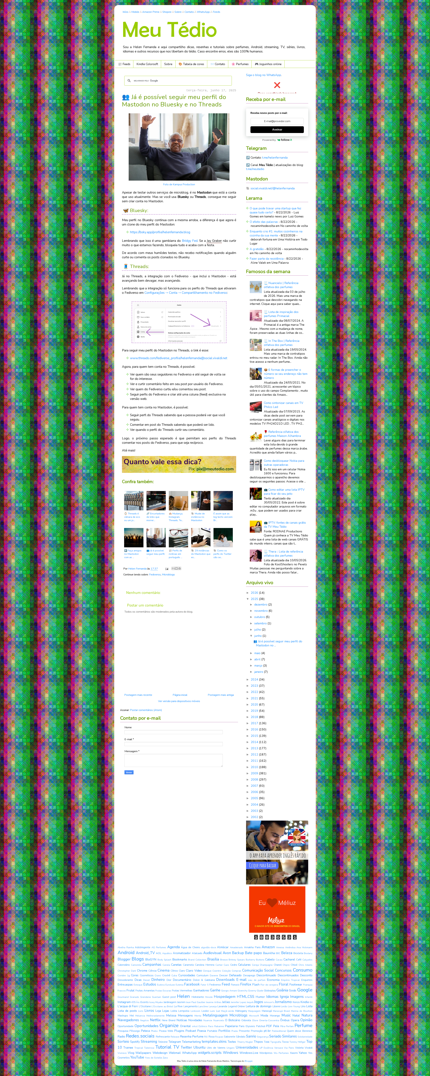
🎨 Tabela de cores (191, 64)
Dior (168, 980)
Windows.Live (249, 1053)
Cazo (226, 965)
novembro (261, 611)
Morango (275, 1015)
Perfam (290, 1026)
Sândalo (240, 1037)
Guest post (169, 997)
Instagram (124, 1002)
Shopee (166, 12)
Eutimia (179, 984)
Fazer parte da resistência (267, 259)
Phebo (154, 1031)
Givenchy (242, 990)
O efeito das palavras (264, 222)
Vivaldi (308, 1048)
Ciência (152, 971)
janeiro (259, 672)
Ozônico (202, 1026)
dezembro (261, 604)
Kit (311, 1002)
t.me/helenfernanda (275, 158)
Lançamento (190, 1006)
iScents (144, 1002)
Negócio (144, 1020)
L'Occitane (145, 1006)
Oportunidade (126, 1026)
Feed (226, 984)
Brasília (213, 959)
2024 (255, 679)
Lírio (303, 1006)
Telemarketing (191, 1042)
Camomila (136, 965)
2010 (255, 767)
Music (286, 1015)
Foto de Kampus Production (179, 184)
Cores (134, 975)
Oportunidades (146, 1026)
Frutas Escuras (163, 990)
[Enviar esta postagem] (166, 569)
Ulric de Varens (216, 1048)
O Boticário (232, 1020)
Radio (121, 1036)
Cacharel (289, 959)
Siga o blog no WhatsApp (263, 75)
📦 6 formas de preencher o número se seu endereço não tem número (285, 374)
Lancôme (203, 1006)
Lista (309, 1006)
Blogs (138, 959)
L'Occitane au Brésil (162, 1006)
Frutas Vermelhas (182, 990)
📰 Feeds (124, 64)
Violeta (299, 1048)
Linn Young (294, 1006)
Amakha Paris (252, 947)
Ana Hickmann (304, 947)
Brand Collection (197, 959)
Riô (206, 1036)
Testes (232, 1042)
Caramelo (188, 965)
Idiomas (272, 996)
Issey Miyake (156, 1002)
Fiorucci (235, 985)
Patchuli (260, 1026)
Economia (273, 980)
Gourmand (123, 997)
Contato (189, 12)
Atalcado (197, 953)
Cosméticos (147, 975)
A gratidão (257, 249)
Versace (278, 1047)
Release (175, 1036)
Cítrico (174, 971)
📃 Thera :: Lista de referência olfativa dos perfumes (283, 554)
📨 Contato (217, 64)
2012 (255, 754)
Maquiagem (254, 1011)
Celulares (244, 965)
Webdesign (160, 1053)
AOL (158, 953)
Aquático (167, 953)
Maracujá (267, 1011)
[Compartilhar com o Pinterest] (179, 568)
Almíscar (223, 947)
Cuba (174, 975)
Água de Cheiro (190, 947)
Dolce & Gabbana (204, 980)
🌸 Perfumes (240, 64)
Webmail (175, 1053)
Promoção (257, 1031)
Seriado (275, 1036)
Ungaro (230, 1047)
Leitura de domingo (258, 1006)
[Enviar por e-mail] (173, 568)
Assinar (277, 129)
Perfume (303, 1025)
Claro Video (194, 971)
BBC (278, 953)
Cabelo (270, 959)
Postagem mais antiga (221, 695)
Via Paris (289, 1047)
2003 (255, 811)
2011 (255, 761)
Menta (198, 1015)
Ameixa (280, 947)
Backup (238, 953)
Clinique (207, 970)
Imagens (297, 996)
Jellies (226, 1002)
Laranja (213, 1006)
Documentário (182, 980)
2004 (255, 805)
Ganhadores (201, 990)
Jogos (258, 1001)
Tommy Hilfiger (297, 1042)
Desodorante (125, 980)
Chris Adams (306, 965)
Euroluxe (170, 984)
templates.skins (214, 1041)
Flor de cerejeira (269, 984)
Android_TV (145, 953)
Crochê (166, 975)
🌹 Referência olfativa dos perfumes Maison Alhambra (282, 434)
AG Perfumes (159, 947)
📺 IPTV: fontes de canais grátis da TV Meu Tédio (285, 525)
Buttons (260, 959)
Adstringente (142, 947)
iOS (134, 1002)
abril (257, 659)
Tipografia (275, 1042)
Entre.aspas (125, 985)
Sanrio (251, 1036)
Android (126, 952)
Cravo (158, 975)
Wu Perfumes (281, 1053)
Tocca (285, 1042)
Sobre (178, 12)
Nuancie (207, 1020)
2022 (255, 692)
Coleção (226, 970)
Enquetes (306, 980)
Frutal (130, 990)
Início (125, 12)
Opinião (306, 1020)
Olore (255, 1020)
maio (257, 653)
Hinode (209, 997)
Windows (230, 1052)
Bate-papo (253, 953)
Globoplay (270, 990)
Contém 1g (124, 975)
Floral (283, 984)
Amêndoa (290, 947)
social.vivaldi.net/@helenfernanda (273, 188)
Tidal (266, 1042)
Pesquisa (123, 1031)
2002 (255, 817)
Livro (140, 1011)
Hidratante (197, 997)
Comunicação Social (258, 970)
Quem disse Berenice (299, 1031)
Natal (296, 1015)
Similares (289, 1036)
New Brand (168, 1020)
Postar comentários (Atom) (146, 710)
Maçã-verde (227, 1011)
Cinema (163, 970)
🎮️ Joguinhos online (268, 64)
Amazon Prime (150, 12)
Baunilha (269, 953)
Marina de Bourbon (301, 1011)
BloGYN (150, 959)
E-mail (241, 979)
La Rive (178, 1006)
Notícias (182, 1020)
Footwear (295, 985)
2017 (255, 723)
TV (176, 1047)
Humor (260, 997)
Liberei (276, 1006)
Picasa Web (166, 1031)
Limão (284, 1006)
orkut (195, 1026)
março (258, 666)
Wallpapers (143, 1053)
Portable (212, 1031)
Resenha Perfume (191, 1036)
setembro (261, 623)
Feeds (216, 12)
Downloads (225, 979)
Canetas (176, 965)
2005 (255, 798)
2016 (255, 729)
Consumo (302, 970)
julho (258, 630)
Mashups (123, 1015)
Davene (214, 975)
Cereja (255, 965)
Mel (132, 1015)
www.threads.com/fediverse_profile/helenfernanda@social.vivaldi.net (178, 358)
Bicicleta (298, 953)
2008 (255, 780)
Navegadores (128, 1020)
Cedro (233, 965)
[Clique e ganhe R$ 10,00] (277, 932)
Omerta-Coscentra (269, 1020)
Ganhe (215, 990)
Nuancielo (218, 1020)
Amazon (268, 947)
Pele (276, 1026)
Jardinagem (169, 1002)
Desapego (249, 975)
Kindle (304, 1002)
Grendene (145, 997)
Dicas (138, 980)
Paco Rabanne (216, 1026)
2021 (255, 698)
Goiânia (282, 990)
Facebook (192, 984)
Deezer (223, 975)
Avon (227, 953)
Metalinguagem (215, 1015)
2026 (255, 593)
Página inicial (180, 695)
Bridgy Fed (190, 241)
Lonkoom (195, 1011)
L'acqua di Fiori (128, 1006)
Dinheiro (158, 979)
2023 (255, 686)
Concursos (283, 970)
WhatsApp (203, 12)
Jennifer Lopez (238, 1002)
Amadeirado (236, 947)
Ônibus (285, 1020)
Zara (165, 1057)
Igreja (284, 996)
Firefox (245, 984)
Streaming (149, 1041)
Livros (149, 1010)
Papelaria (231, 1026)
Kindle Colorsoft (147, 64)
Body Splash (164, 959)
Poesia (201, 1031)
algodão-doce (208, 947)
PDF (269, 1026)
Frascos (122, 990)
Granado (134, 997)
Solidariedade (305, 1036)
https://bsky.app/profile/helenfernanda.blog (160, 232)
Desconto (306, 975)
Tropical (138, 1047)
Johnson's (269, 1002)
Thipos (258, 1042)
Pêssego (134, 1031)
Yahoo (303, 1053)
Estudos (149, 984)
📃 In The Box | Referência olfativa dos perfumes (281, 343)
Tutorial (163, 1047)
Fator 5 (204, 984)
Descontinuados (288, 975)
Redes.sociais (140, 1036)
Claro (182, 971)
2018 (255, 717)
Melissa (171, 1015)
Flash (256, 985)
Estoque (138, 984)
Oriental (185, 1026)
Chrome (142, 971)
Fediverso (155, 574)
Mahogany (241, 1011)
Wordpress (265, 1053)
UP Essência (266, 1047)
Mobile (135, 12)
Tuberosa (149, 1047)
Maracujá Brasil (281, 1011)
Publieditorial (279, 1031)
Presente (244, 1031)
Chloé (294, 965)
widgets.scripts (210, 1052)
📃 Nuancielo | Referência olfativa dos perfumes (281, 285)
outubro (260, 617)
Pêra (282, 1026)
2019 (255, 711)
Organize (169, 1025)
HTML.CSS (245, 996)
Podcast (190, 1031)
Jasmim (181, 1002)
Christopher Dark (127, 970)
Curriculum (202, 975)
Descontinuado (266, 975)
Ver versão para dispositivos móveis (179, 701)
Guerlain (156, 997)
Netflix (155, 1020)
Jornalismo (283, 1001)
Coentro (216, 970)
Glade (260, 990)
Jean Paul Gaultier (195, 1002)
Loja (158, 1011)
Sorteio (123, 1041)
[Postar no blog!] (176, 568)
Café (299, 959)
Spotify (135, 1042)
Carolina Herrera (204, 965)
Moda (264, 1015)
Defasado (235, 975)
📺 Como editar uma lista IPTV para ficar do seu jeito (284, 492)
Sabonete (229, 1037)
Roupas (219, 1036)
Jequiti (250, 1002)
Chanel (278, 965)
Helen (183, 996)
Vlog (131, 1053)
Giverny (252, 990)
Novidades (195, 1020)
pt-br (267, 1031)
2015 (255, 736)
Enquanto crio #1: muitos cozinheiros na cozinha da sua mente (276, 233)
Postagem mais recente (138, 695)
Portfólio (224, 1031)
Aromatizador (182, 953)
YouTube (137, 1057)
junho (258, 636)
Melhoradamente (155, 1015)
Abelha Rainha (126, 947)
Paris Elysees (247, 1026)
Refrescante (163, 1037)
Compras (236, 970)
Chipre (286, 965)
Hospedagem (224, 996)
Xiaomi (294, 1053)
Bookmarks (179, 959)
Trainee (128, 1048)
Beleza (286, 953)
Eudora (161, 984)
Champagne (266, 965)
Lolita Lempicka (179, 1011)
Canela (166, 965)
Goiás (292, 990)
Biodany (308, 953)
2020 (255, 705)
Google (304, 990)
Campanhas (151, 964)
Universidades (247, 1047)
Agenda (173, 947)
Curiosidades (186, 975)
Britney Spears (237, 959)
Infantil (308, 997)
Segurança (263, 1036)
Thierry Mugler (245, 1042)
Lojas (165, 1011)
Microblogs (168, 574)
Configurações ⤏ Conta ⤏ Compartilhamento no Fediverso (185, 293)
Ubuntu (199, 1047)
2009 (255, 773)
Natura (307, 1015)
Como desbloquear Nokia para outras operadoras (284, 463)
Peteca (145, 1031)
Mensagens (185, 1015)
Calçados (307, 959)
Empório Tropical (290, 980)
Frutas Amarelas (145, 990)
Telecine (163, 1042)
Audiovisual (212, 953)
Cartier (219, 965)
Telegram (174, 1042)
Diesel (146, 980)
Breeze (224, 959)
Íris (137, 1002)
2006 (255, 792)
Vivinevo (122, 1053)
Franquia (307, 984)
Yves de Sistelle (153, 1057)
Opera (295, 1020)
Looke (205, 1011)
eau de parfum (256, 980)
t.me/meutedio (255, 169)
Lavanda (222, 1006)
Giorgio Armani (229, 990)
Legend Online (236, 1006)
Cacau (279, 959)
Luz (218, 1011)
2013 (255, 748)
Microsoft (254, 1015)
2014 (255, 742)
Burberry (250, 959)
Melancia (140, 1015)
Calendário (124, 965)
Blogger (124, 959)
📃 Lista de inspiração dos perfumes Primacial (281, 314)
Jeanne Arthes (213, 1002)
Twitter (186, 1047)
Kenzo (296, 1002)
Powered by (269, 140)
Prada (234, 1031)
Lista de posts (127, 1011)
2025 (255, 599)
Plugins (179, 1031)
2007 (255, 786)
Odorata (246, 1020)
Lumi (212, 1011)
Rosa (211, 1037)
